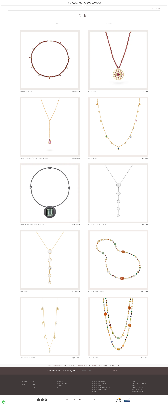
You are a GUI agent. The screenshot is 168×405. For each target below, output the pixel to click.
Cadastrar (117, 370)
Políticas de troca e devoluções (101, 387)
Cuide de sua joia (137, 389)
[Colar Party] (50, 260)
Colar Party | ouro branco (97, 224)
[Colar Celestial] (118, 326)
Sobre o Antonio (62, 383)
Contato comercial (138, 391)
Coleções (54, 8)
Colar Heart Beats (26, 91)
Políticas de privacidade (99, 381)
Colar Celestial (93, 358)
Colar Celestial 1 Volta (96, 291)
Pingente (37, 8)
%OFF (88, 8)
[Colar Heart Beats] (50, 60)
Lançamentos (67, 8)
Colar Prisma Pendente (27, 358)
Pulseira (46, 8)
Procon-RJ (95, 391)
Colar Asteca (92, 91)
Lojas (133, 381)
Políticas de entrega (98, 385)
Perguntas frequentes (139, 383)
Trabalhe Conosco (137, 387)
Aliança (13, 8)
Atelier (59, 387)
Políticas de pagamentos (99, 389)
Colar (31, 8)
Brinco (24, 8)
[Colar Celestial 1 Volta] (118, 260)
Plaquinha (35, 387)
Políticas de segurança (99, 383)
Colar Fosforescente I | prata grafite (32, 224)
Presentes (77, 8)
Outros (34, 390)
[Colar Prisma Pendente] (50, 326)
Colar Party (24, 291)
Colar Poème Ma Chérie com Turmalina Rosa (34, 158)
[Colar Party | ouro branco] (118, 193)
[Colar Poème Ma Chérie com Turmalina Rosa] (50, 127)
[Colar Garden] (118, 127)
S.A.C (133, 385)
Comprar (49, 87)
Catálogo (60, 381)
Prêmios (59, 385)
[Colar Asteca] (118, 60)
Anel (19, 8)
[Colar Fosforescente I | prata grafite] (50, 193)
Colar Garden (92, 158)
